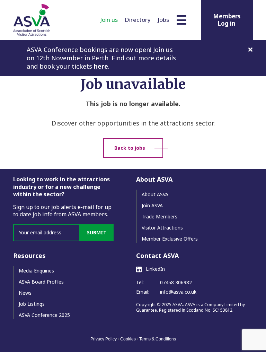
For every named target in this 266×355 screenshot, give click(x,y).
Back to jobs (129, 148)
